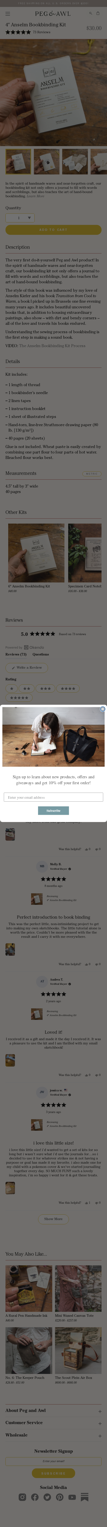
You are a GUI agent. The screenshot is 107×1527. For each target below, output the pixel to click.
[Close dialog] (102, 709)
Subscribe (53, 810)
